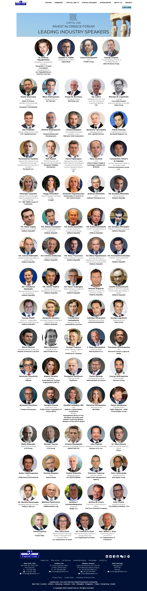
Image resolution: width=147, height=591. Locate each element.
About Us (118, 2)
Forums (49, 2)
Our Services (66, 560)
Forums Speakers (90, 2)
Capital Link (44, 560)
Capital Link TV (73, 2)
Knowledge (93, 560)
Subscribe (126, 7)
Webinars (59, 2)
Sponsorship (106, 2)
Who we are (55, 560)
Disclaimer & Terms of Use (85, 577)
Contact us (103, 560)
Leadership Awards (79, 560)
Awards (128, 2)
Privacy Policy (57, 577)
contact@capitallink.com (30, 573)
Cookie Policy (69, 577)
